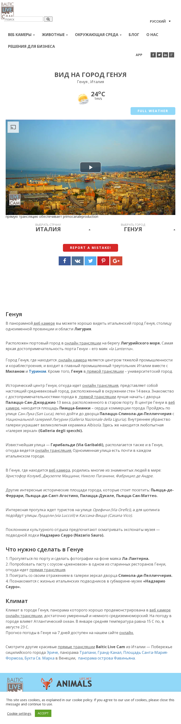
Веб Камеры (20, 34)
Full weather (153, 111)
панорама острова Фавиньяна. (107, 658)
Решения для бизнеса (31, 46)
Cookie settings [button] (19, 713)
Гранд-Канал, (110, 652)
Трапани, (88, 652)
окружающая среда (97, 34)
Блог (134, 34)
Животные (54, 34)
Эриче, (53, 652)
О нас (152, 34)
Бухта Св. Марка (40, 658)
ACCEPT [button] (43, 713)
